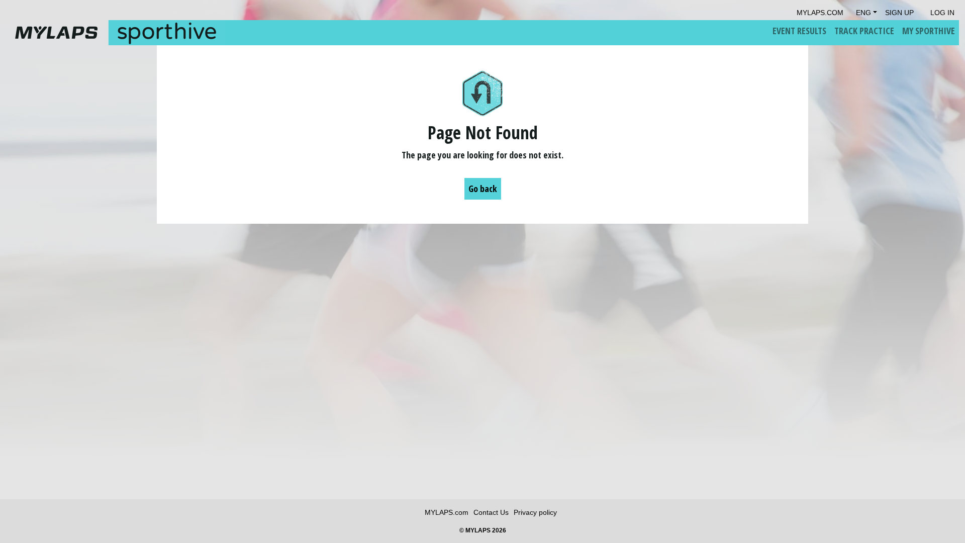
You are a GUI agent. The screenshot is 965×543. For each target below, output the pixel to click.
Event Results (799, 31)
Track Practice (864, 31)
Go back (482, 189)
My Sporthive (928, 31)
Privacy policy (535, 512)
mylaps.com (820, 13)
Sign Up (899, 13)
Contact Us (491, 512)
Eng (863, 13)
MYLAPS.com (446, 512)
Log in (942, 13)
